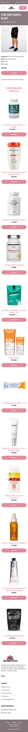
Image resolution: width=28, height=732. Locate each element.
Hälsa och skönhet (13, 56)
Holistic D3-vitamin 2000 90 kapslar (14, 220)
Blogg (7, 722)
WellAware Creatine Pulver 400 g (14, 636)
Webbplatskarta (14, 726)
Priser (23, 8)
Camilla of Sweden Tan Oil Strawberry (14, 543)
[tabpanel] (14, 39)
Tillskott (21, 56)
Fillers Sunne (6, 690)
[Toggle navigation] (3, 7)
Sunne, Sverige (6, 2)
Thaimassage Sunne (8, 699)
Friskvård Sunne (6, 693)
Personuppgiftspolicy (14, 724)
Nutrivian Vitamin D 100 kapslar (14, 265)
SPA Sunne (5, 696)
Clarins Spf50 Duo (14, 358)
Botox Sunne (6, 687)
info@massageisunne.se (21, 2)
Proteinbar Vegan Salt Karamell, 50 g (14, 403)
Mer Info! (14, 73)
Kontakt (14, 722)
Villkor (20, 722)
